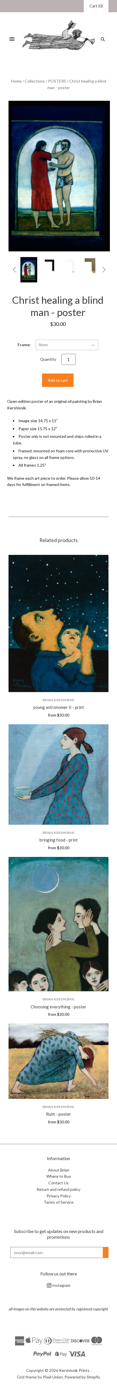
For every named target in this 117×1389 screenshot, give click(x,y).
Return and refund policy (58, 1189)
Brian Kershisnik (59, 700)
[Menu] (12, 39)
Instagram (60, 1285)
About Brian (58, 1170)
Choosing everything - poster (58, 1006)
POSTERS (57, 81)
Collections (35, 81)
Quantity (48, 359)
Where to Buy (58, 1176)
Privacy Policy (59, 1195)
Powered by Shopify (82, 1376)
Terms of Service (59, 1202)
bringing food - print (58, 839)
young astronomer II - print (58, 707)
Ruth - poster (58, 1114)
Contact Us (58, 1182)
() (96, 5)
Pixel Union (53, 1376)
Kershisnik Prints (74, 1370)
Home (16, 81)
